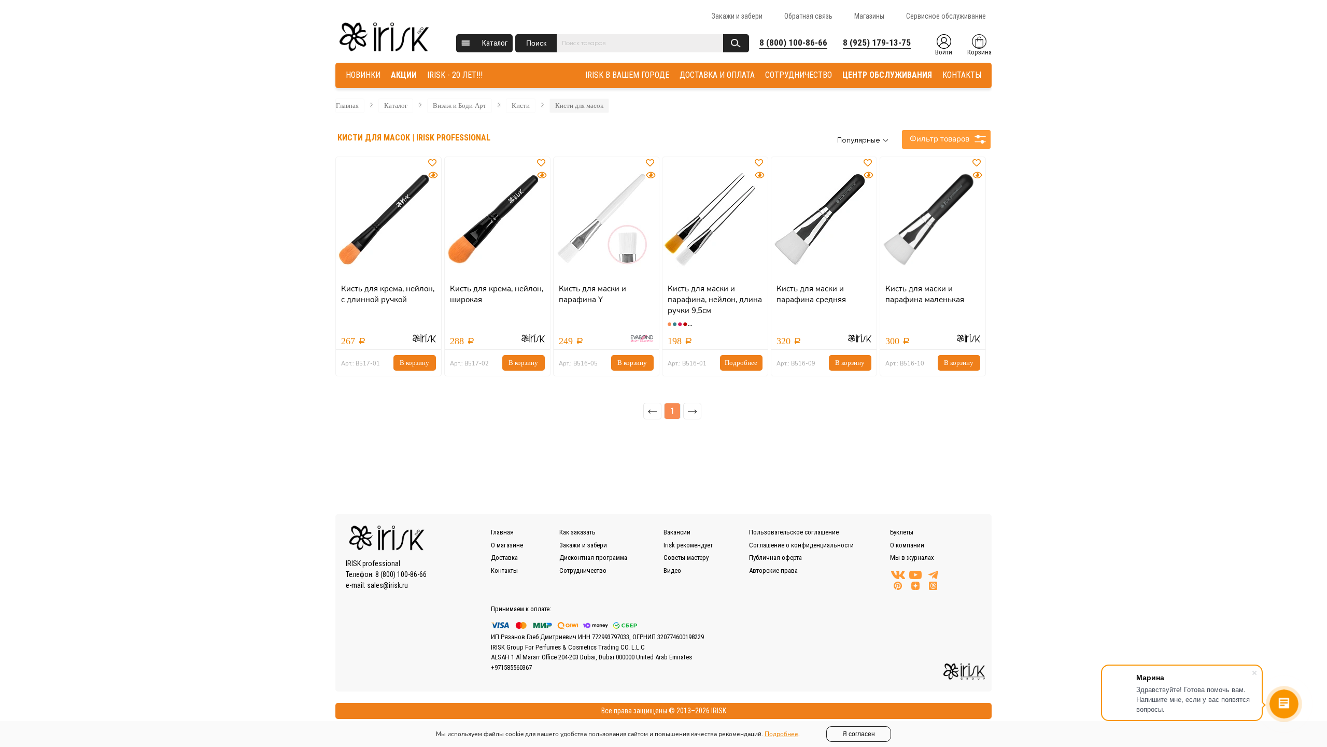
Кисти (521, 105)
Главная (347, 105)
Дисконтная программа (593, 557)
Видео (672, 570)
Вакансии (677, 532)
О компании (907, 545)
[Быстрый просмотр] (432, 175)
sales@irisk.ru (387, 585)
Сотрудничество (582, 570)
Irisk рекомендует (688, 545)
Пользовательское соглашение (794, 532)
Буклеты (901, 532)
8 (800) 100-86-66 (793, 42)
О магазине (507, 545)
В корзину (414, 363)
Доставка (504, 557)
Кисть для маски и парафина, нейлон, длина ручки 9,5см (715, 300)
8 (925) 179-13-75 (877, 42)
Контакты (504, 570)
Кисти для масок (579, 105)
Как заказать (577, 532)
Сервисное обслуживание (946, 16)
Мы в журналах (912, 557)
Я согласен (858, 734)
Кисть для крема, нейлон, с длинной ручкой (387, 294)
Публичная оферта (775, 557)
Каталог (494, 43)
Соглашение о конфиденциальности (801, 545)
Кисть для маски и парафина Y (592, 294)
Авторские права (773, 570)
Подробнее (741, 363)
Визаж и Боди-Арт (459, 105)
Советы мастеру (686, 557)
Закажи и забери (737, 16)
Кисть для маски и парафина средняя (811, 294)
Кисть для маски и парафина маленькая (924, 294)
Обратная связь (808, 16)
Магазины (869, 16)
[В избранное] (433, 163)
